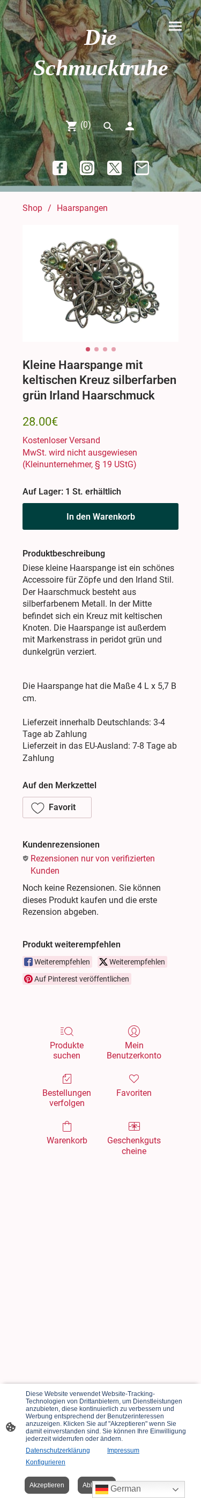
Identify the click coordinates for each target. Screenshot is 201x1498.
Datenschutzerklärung (58, 1450)
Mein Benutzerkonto (134, 1050)
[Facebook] (60, 168)
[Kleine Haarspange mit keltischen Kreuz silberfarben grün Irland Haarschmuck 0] (100, 283)
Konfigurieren (45, 1462)
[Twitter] (114, 168)
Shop (32, 208)
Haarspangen (82, 208)
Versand (84, 440)
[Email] (142, 168)
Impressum (123, 1450)
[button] (57, 807)
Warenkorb (67, 1140)
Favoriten (134, 1093)
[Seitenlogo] (101, 92)
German (124, 1488)
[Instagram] (87, 168)
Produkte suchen (67, 1050)
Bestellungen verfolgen (66, 1098)
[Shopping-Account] (129, 126)
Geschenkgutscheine (134, 1145)
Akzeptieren (46, 1485)
